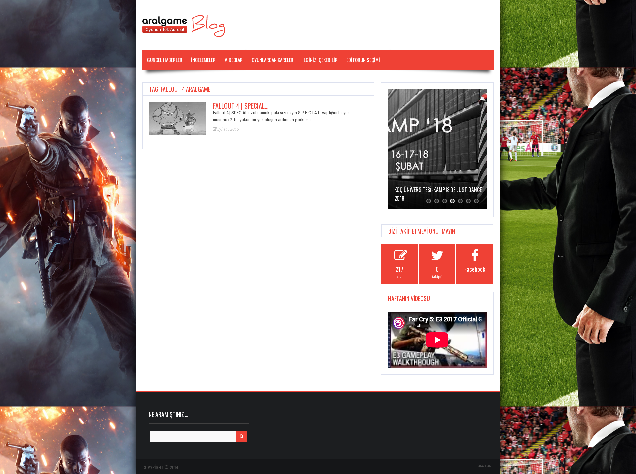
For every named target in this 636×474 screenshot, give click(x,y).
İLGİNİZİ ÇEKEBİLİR (320, 59)
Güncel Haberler (164, 59)
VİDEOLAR (234, 59)
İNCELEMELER (203, 59)
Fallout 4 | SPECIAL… (241, 106)
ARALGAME (486, 466)
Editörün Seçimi (363, 59)
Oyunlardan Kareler (272, 59)
